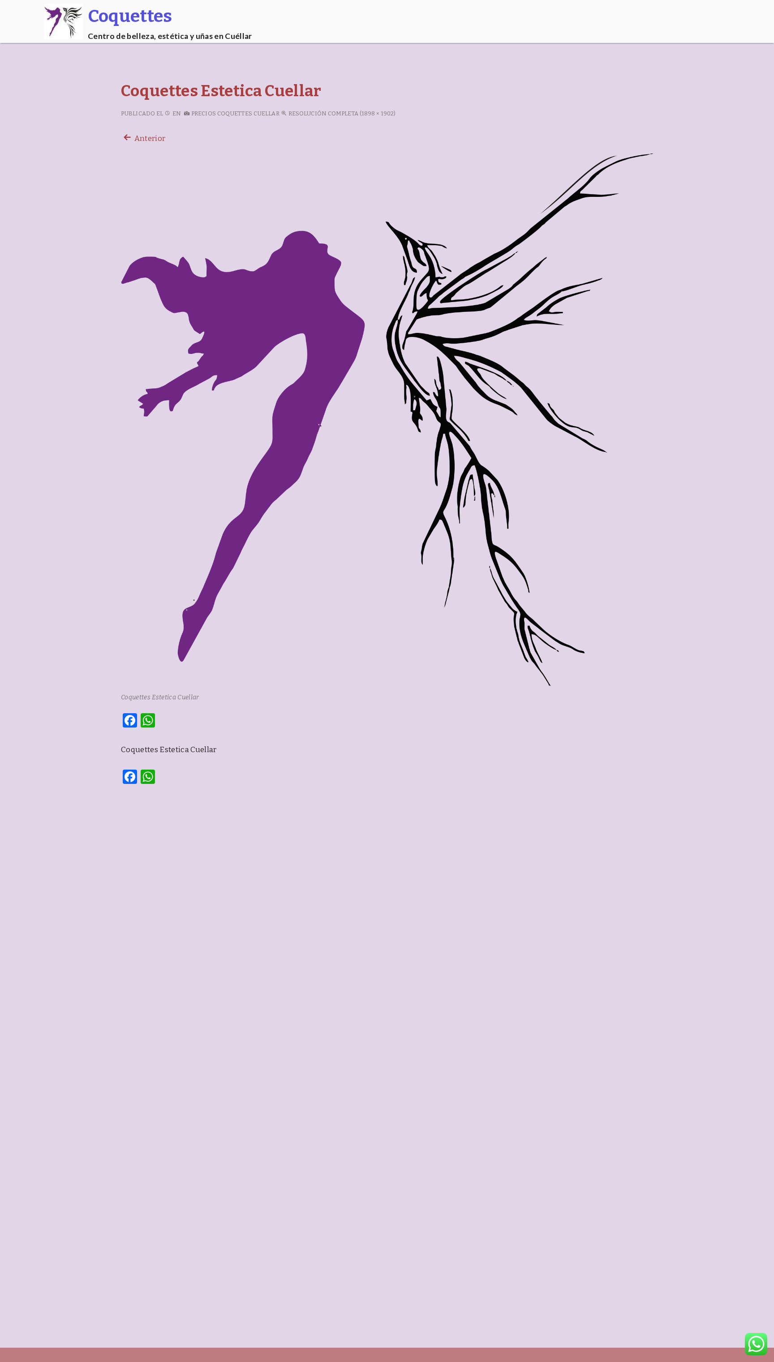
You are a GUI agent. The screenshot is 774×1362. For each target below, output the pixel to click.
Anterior (149, 138)
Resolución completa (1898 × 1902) (341, 113)
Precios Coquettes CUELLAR (235, 113)
